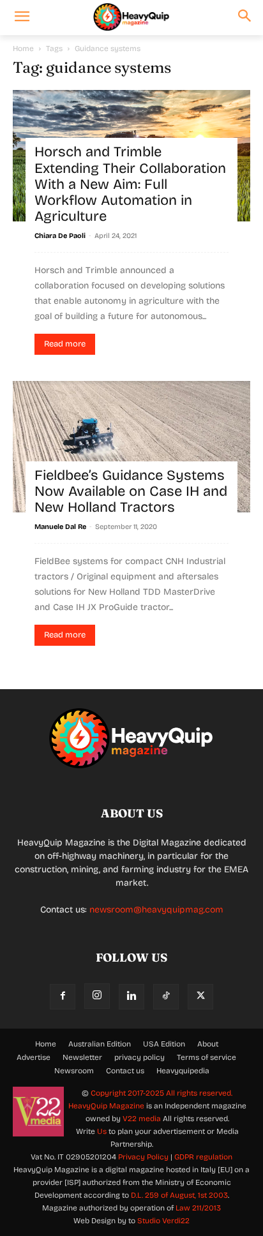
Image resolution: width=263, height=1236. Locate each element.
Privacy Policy (143, 1156)
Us (102, 1131)
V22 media (142, 1118)
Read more (65, 344)
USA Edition (164, 1043)
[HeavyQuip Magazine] (131, 17)
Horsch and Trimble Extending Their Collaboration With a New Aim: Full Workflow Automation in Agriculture (130, 184)
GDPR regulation (203, 1156)
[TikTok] (166, 996)
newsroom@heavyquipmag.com (156, 909)
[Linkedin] (131, 996)
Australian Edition (99, 1043)
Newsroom (74, 1070)
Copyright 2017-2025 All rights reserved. (161, 1093)
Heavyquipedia (182, 1070)
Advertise (33, 1057)
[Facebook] (62, 996)
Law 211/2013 (198, 1207)
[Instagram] (97, 996)
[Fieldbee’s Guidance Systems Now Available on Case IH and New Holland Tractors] (131, 446)
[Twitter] (200, 996)
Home (23, 48)
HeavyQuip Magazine (106, 1105)
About (207, 1043)
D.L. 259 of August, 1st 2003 (179, 1195)
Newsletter (82, 1057)
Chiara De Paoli (60, 236)
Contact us (125, 1070)
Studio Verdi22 (163, 1220)
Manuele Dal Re (60, 527)
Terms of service (206, 1057)
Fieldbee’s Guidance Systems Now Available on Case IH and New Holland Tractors (130, 491)
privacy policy (139, 1057)
